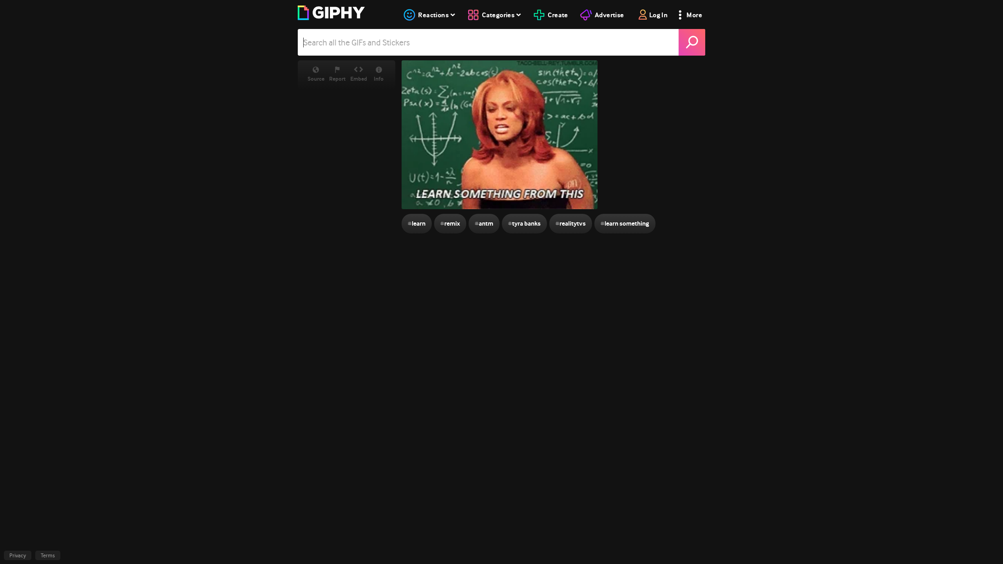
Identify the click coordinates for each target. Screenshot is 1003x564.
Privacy (17, 555)
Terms (48, 555)
